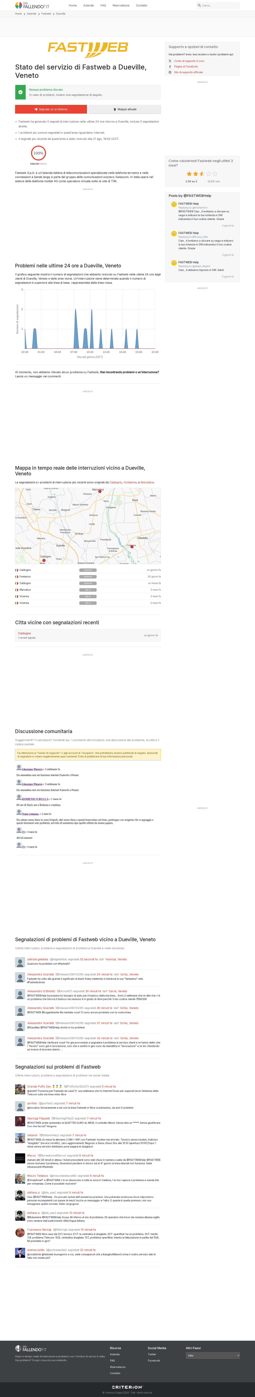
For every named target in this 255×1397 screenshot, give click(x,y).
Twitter (152, 1354)
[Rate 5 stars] (215, 174)
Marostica (147, 482)
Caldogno (115, 482)
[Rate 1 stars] (189, 174)
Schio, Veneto (129, 974)
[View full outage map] (88, 526)
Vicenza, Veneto (116, 959)
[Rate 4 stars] (209, 174)
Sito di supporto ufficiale (188, 72)
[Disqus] (88, 806)
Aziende (88, 5)
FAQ (103, 5)
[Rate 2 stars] (196, 174)
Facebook (154, 1360)
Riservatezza (121, 5)
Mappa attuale (127, 109)
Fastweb (46, 13)
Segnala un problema (53, 109)
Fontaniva (130, 482)
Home (73, 5)
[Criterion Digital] (127, 1387)
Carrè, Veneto (118, 991)
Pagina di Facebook (186, 66)
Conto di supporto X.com (189, 61)
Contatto (141, 5)
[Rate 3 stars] (202, 174)
